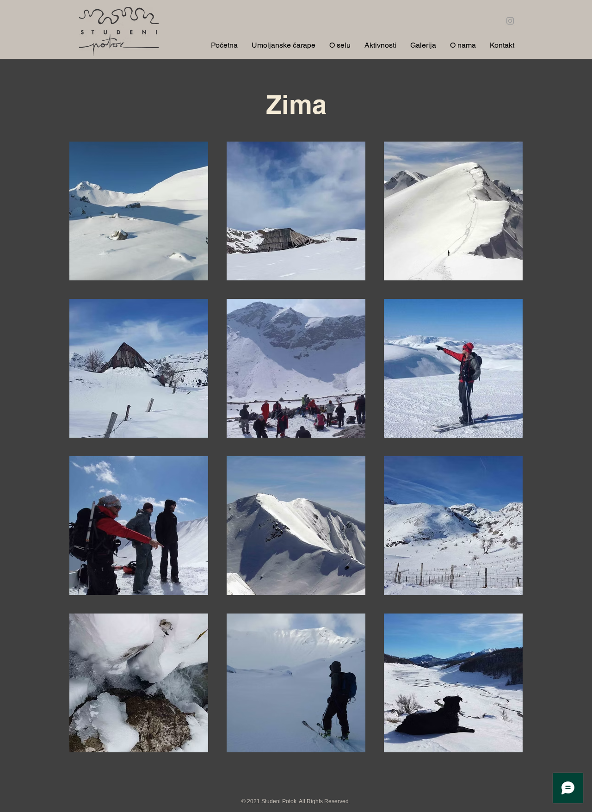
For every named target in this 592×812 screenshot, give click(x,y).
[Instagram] (510, 21)
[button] (340, 44)
